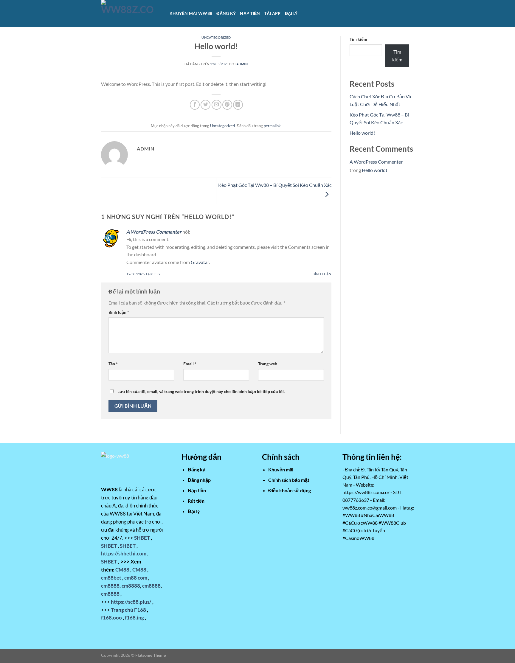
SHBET (142, 538)
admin (242, 64)
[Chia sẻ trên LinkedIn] (238, 105)
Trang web (267, 363)
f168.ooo (111, 617)
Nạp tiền (250, 13)
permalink (272, 125)
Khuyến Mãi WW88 (191, 13)
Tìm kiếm (358, 39)
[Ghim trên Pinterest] (227, 105)
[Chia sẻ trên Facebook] (195, 105)
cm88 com (135, 578)
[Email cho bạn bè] (216, 105)
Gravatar (200, 262)
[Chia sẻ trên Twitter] (205, 105)
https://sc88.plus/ (131, 602)
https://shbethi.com (123, 553)
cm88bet (111, 578)
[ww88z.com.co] (131, 13)
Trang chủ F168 (128, 610)
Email (189, 363)
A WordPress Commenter (154, 232)
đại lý (291, 13)
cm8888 (110, 586)
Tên (113, 363)
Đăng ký (226, 13)
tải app (272, 13)
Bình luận (322, 274)
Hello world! (362, 133)
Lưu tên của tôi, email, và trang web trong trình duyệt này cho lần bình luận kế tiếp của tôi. (201, 391)
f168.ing (134, 617)
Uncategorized (216, 37)
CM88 (122, 569)
